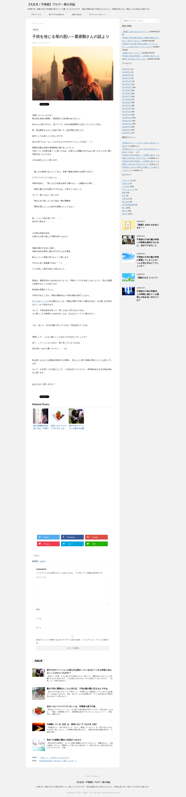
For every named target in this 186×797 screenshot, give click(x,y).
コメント (40, 577)
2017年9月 (126, 90)
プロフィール (36, 14)
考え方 (124, 214)
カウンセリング (128, 189)
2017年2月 (126, 112)
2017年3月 (126, 109)
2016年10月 (127, 124)
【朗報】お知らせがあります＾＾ (135, 32)
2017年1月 (126, 115)
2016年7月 (126, 133)
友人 (124, 196)
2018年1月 (126, 78)
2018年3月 (126, 72)
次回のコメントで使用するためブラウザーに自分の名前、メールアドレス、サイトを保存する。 (72, 641)
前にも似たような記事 (41, 301)
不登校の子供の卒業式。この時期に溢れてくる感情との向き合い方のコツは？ (148, 295)
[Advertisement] (72, 459)
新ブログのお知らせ (56, 14)
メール (38, 618)
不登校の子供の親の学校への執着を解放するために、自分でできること (148, 242)
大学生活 (125, 199)
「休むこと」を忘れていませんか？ (54, 758)
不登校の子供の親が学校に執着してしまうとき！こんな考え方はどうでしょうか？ (148, 261)
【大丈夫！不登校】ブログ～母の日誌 (51, 4)
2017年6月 (126, 99)
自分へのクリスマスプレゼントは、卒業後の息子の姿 (71, 706)
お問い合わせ (77, 14)
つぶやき (125, 186)
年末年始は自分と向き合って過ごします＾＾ (58, 761)
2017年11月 (126, 84)
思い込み (125, 202)
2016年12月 (127, 118)
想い (124, 208)
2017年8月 (126, 93)
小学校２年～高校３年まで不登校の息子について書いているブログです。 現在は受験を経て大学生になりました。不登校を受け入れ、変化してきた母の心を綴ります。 (93, 787)
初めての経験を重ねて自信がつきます (64, 740)
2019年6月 (126, 69)
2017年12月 (127, 81)
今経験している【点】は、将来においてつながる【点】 (72, 724)
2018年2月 (126, 75)
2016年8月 (126, 130)
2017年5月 (126, 102)
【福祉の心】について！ (132, 53)
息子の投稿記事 (128, 205)
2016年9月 (126, 127)
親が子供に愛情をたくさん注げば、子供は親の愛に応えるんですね (77, 688)
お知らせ (125, 183)
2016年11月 (126, 121)
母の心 (37, 555)
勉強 (124, 193)
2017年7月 (126, 96)
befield (42, 561)
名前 (38, 609)
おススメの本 (127, 180)
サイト (38, 628)
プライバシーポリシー (97, 14)
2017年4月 (126, 105)
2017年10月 (127, 87)
